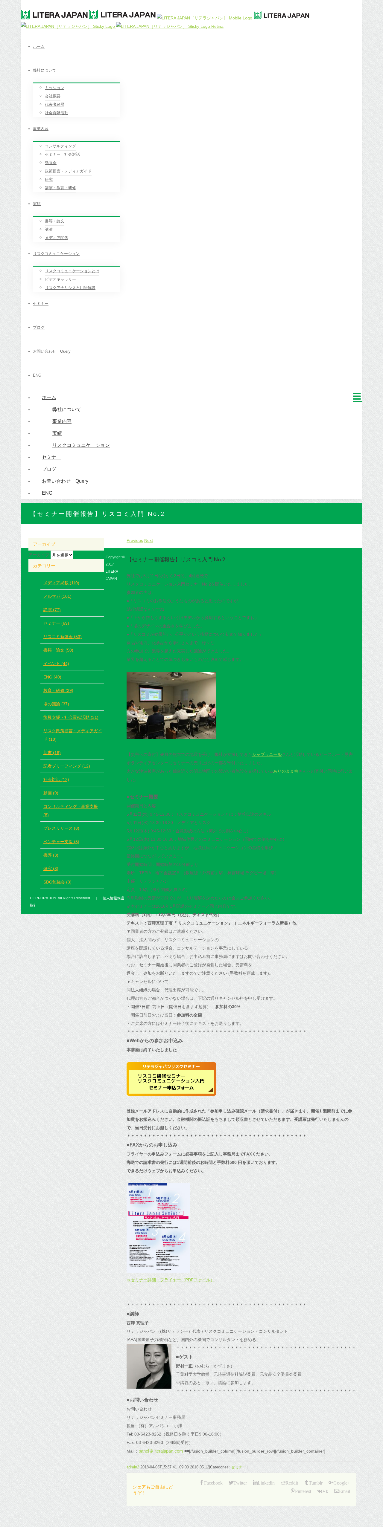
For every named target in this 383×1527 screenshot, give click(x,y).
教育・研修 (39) (58, 690)
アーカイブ (38, 554)
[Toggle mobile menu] (357, 396)
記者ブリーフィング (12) (66, 766)
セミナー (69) (56, 623)
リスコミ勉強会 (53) (62, 636)
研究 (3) (50, 868)
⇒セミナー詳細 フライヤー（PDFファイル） (171, 1279)
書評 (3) (50, 855)
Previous (135, 540)
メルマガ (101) (57, 596)
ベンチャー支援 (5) (61, 841)
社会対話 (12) (56, 779)
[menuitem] (197, 47)
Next (148, 540)
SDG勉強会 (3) (57, 882)
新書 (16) (52, 752)
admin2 (133, 1467)
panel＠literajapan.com (161, 1450)
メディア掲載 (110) (61, 582)
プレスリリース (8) (61, 828)
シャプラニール (267, 754)
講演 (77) (52, 609)
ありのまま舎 (285, 771)
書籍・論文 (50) (58, 650)
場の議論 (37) (56, 703)
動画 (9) (50, 793)
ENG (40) (52, 677)
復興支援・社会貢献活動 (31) (70, 717)
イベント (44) (56, 663)
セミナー (239, 1467)
